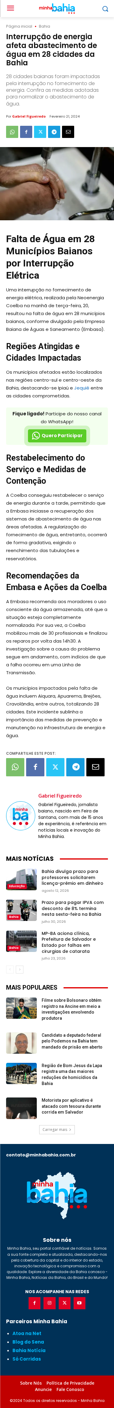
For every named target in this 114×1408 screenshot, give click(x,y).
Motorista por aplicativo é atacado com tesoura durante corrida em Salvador (71, 1106)
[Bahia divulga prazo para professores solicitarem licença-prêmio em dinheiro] (21, 879)
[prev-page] (10, 970)
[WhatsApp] (12, 132)
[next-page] (19, 970)
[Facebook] (26, 132)
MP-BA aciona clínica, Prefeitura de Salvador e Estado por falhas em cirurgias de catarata (69, 942)
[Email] (68, 132)
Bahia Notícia (29, 1350)
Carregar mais (55, 1129)
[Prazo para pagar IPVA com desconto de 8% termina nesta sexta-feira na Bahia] (21, 910)
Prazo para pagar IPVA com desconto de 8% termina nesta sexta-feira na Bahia (73, 908)
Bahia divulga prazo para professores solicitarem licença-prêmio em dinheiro (72, 877)
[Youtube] (79, 1303)
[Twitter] (40, 132)
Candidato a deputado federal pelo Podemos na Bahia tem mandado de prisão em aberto (72, 1041)
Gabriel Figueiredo (29, 116)
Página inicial (19, 26)
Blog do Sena (28, 1342)
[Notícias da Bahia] (57, 1195)
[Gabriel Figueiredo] (20, 816)
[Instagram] (49, 1303)
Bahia (44, 26)
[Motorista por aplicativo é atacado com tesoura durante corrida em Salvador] (21, 1108)
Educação (17, 886)
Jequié (81, 388)
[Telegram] (54, 132)
